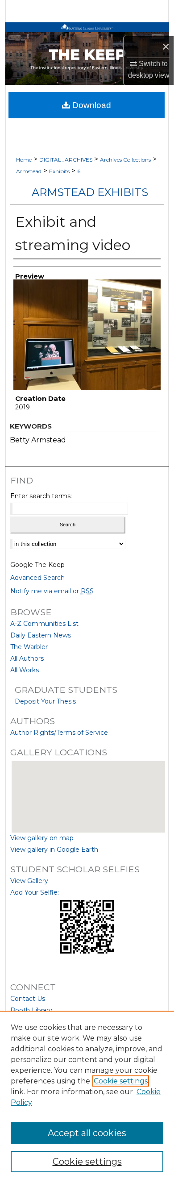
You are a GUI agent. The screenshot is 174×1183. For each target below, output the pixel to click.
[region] (87, 1097)
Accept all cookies (87, 1133)
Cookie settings (121, 1081)
